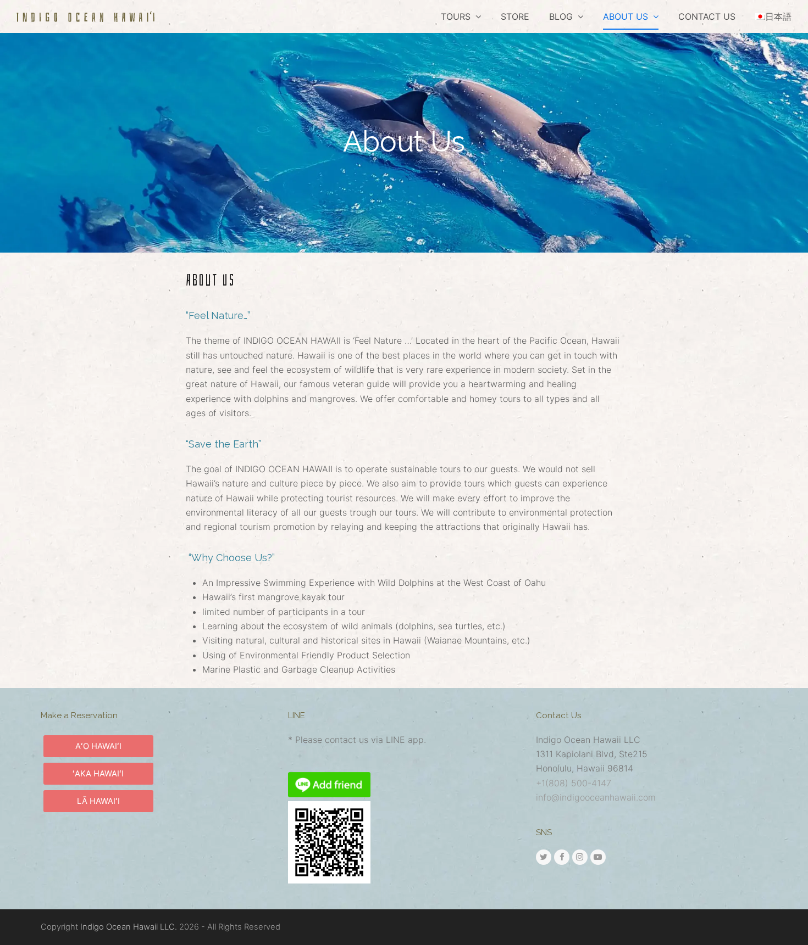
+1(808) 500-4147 (573, 783)
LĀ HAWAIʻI (98, 801)
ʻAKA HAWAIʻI (98, 774)
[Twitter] (543, 857)
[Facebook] (561, 857)
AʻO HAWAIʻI (98, 746)
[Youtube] (598, 857)
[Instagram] (580, 857)
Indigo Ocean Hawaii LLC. (128, 927)
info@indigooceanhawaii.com (596, 797)
